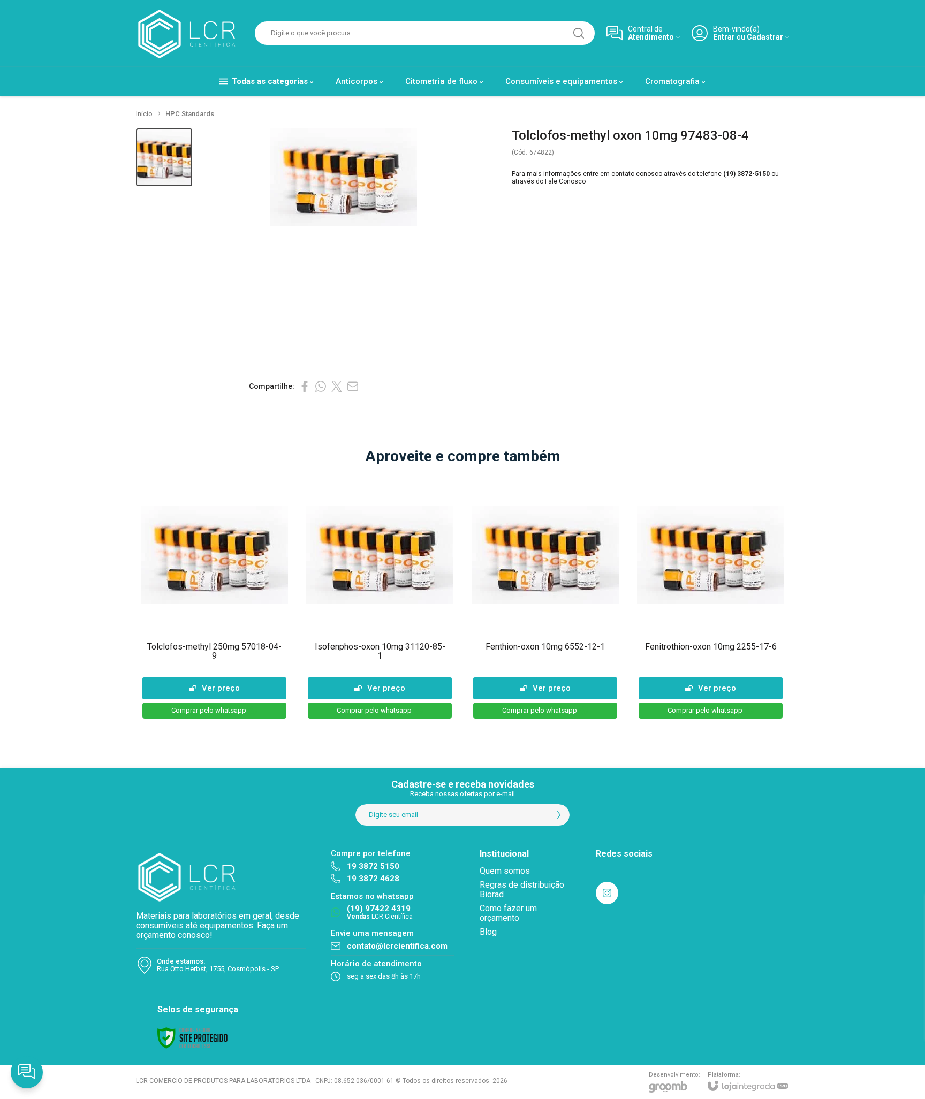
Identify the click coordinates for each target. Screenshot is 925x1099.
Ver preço (221, 688)
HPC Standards (189, 114)
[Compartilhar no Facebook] (304, 386)
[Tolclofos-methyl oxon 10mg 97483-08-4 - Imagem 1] (164, 157)
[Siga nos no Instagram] (607, 893)
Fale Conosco (565, 181)
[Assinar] (559, 815)
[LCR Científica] (189, 33)
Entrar (724, 37)
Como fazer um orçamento (508, 913)
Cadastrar (765, 37)
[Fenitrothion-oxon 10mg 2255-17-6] (710, 599)
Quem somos (505, 871)
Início (144, 114)
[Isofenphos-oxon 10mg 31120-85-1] (380, 599)
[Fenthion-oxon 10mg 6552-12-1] (545, 599)
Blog (488, 932)
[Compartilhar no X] (336, 386)
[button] (164, 157)
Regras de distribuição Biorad (522, 889)
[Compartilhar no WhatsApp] (320, 386)
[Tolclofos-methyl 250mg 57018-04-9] (214, 599)
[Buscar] (579, 33)
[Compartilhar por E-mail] (352, 386)
